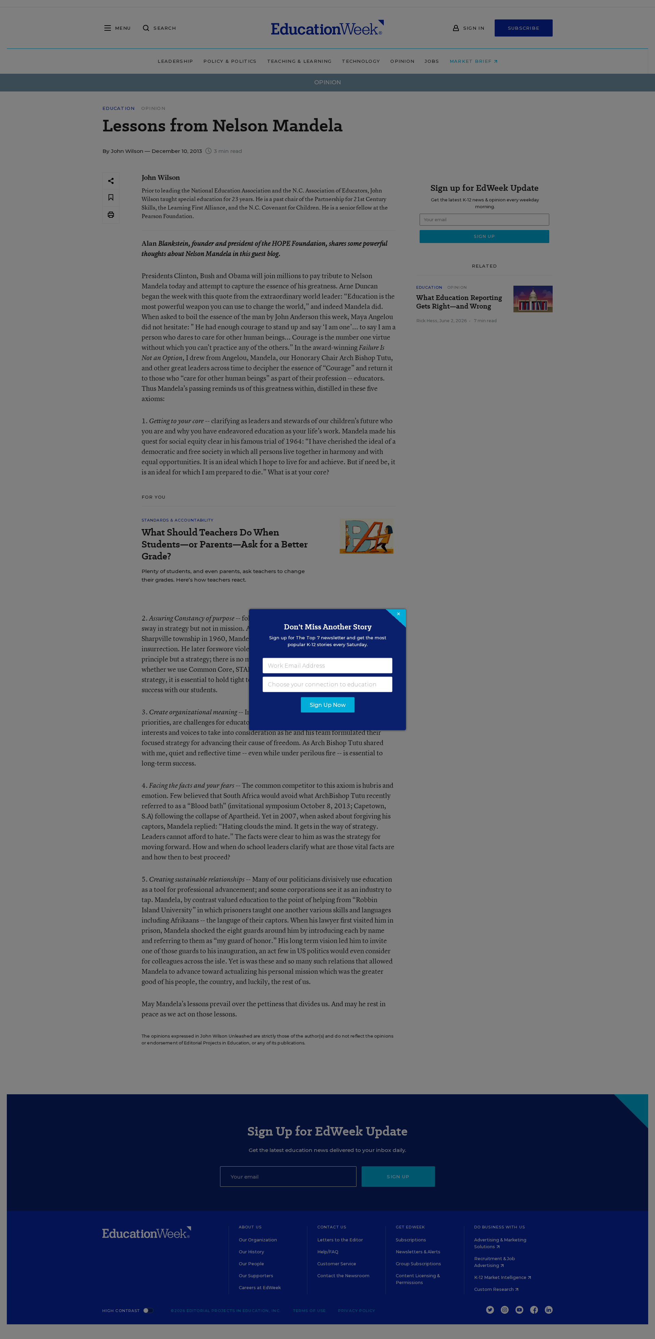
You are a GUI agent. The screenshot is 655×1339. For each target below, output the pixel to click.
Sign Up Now (328, 704)
